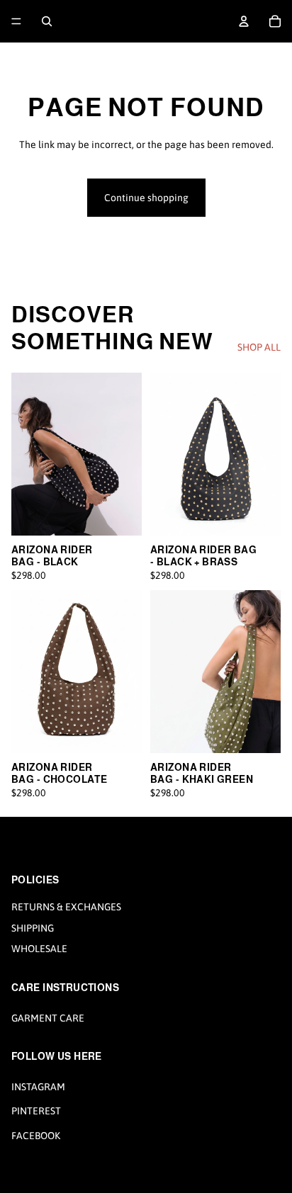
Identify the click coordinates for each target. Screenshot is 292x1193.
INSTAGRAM (38, 1086)
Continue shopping (146, 197)
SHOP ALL (259, 347)
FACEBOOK (35, 1135)
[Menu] (16, 21)
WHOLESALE (39, 948)
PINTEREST (36, 1110)
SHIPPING (32, 927)
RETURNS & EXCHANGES (66, 906)
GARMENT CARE (47, 1017)
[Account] (243, 21)
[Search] (46, 21)
